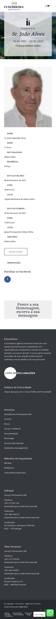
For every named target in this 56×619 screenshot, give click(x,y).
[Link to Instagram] (45, 610)
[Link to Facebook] (40, 610)
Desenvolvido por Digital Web (16, 607)
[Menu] (46, 5)
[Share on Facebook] (7, 279)
